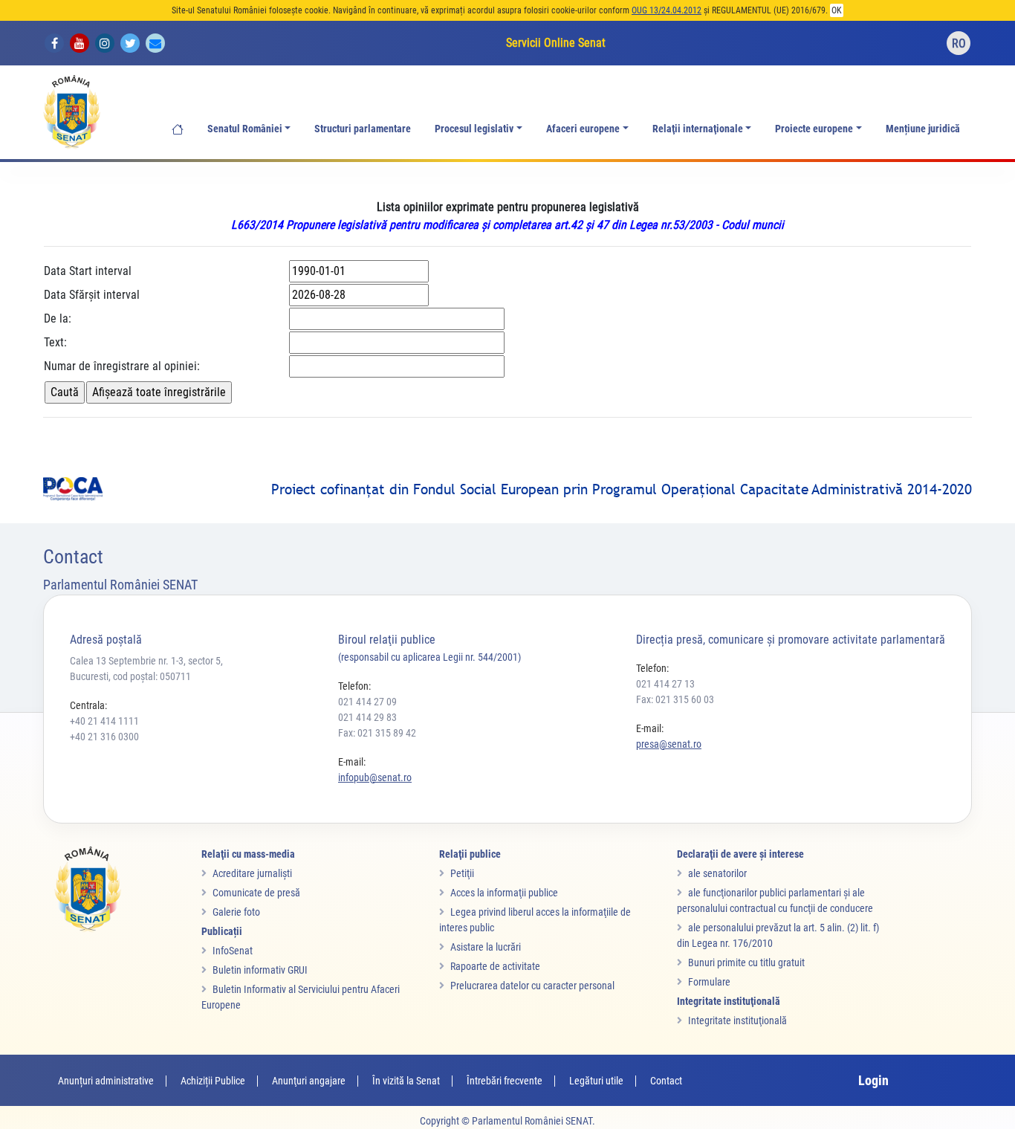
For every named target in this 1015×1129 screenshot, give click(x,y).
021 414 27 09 (367, 702)
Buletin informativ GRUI (260, 970)
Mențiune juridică (923, 129)
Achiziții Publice (213, 1081)
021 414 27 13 (665, 684)
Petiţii (462, 873)
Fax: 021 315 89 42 (377, 733)
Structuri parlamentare (362, 129)
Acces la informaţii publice (504, 893)
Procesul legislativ (474, 129)
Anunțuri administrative (106, 1081)
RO (959, 43)
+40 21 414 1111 (104, 721)
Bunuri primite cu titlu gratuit (746, 962)
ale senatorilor (717, 873)
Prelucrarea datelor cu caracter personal (532, 985)
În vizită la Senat (406, 1081)
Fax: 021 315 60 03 (675, 699)
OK (836, 10)
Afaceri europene (583, 129)
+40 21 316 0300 (104, 737)
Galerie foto (236, 912)
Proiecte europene (814, 129)
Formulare (709, 982)
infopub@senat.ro (375, 777)
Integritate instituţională (737, 1020)
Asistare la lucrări (485, 947)
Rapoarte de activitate (495, 966)
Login (873, 1080)
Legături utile (596, 1081)
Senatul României (244, 129)
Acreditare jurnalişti (252, 873)
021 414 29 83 (367, 717)
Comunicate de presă (256, 893)
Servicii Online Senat (556, 43)
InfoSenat (233, 951)
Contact (666, 1081)
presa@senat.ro (668, 744)
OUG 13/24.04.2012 (666, 10)
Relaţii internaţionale (697, 129)
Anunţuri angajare (309, 1081)
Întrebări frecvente (504, 1081)
